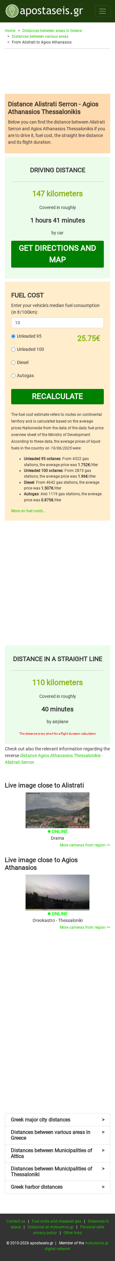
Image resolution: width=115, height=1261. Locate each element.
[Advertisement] (57, 71)
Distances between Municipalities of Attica (57, 1153)
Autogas (25, 375)
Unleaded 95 (29, 336)
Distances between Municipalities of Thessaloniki (57, 1171)
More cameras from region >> (85, 845)
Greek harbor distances (57, 1187)
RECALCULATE (57, 396)
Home (10, 30)
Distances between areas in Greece (52, 30)
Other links (73, 1233)
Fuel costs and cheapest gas (56, 1221)
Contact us (15, 1221)
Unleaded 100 (30, 349)
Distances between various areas (40, 36)
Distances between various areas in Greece (57, 1135)
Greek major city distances (57, 1120)
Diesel (22, 362)
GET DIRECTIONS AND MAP (57, 254)
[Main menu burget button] (103, 11)
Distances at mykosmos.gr (50, 1227)
